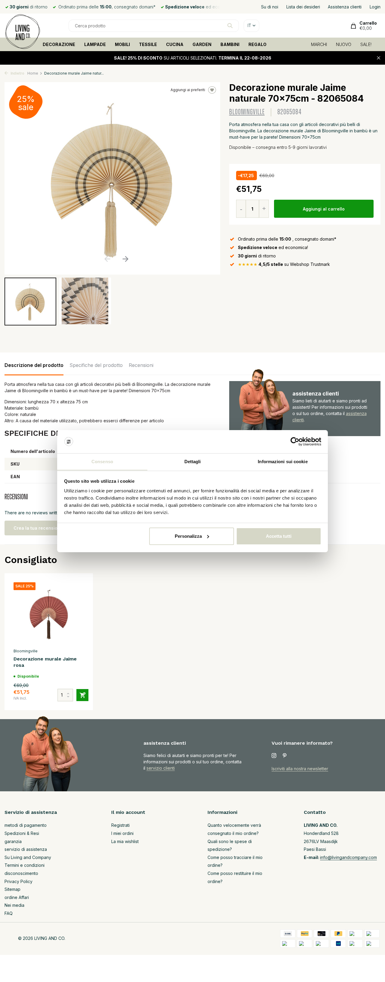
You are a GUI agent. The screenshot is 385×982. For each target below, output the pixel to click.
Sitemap (12, 889)
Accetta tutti (278, 536)
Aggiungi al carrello (324, 208)
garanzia (13, 841)
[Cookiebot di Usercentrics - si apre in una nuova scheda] (295, 441)
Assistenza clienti (345, 6)
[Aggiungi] (82, 695)
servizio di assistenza (26, 849)
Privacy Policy (18, 881)
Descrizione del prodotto (34, 365)
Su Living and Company (28, 857)
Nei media (14, 905)
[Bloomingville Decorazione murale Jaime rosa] (49, 613)
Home (32, 73)
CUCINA (174, 44)
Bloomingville (247, 112)
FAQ (9, 913)
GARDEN (201, 44)
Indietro (17, 73)
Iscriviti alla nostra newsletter (300, 768)
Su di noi (269, 6)
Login (375, 6)
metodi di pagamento (26, 825)
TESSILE (148, 44)
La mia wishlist (125, 841)
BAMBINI (229, 44)
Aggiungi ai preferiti (188, 90)
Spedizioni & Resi (22, 833)
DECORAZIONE (59, 44)
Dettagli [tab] (192, 461)
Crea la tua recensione (38, 528)
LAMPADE (95, 44)
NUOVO (343, 44)
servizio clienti (160, 768)
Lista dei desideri (303, 6)
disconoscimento (21, 873)
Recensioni (141, 365)
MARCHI (319, 44)
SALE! (365, 44)
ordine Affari (17, 897)
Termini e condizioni (25, 865)
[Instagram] (274, 755)
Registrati (120, 825)
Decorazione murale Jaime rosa (45, 662)
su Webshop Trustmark (284, 264)
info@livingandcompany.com (348, 857)
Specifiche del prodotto (96, 365)
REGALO (257, 44)
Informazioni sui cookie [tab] (282, 461)
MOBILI (122, 44)
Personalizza (188, 536)
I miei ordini (122, 833)
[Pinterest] (284, 755)
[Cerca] (230, 26)
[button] (125, 259)
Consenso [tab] (102, 461)
